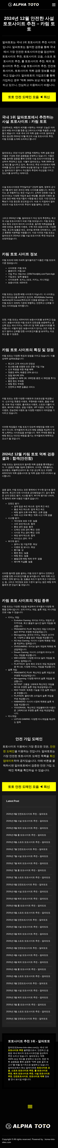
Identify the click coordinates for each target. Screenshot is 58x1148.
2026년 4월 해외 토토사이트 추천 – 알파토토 (27, 962)
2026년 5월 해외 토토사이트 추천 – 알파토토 (27, 934)
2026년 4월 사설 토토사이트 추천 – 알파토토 (27, 955)
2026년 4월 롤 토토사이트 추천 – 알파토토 (26, 969)
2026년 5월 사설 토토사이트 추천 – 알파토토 (27, 927)
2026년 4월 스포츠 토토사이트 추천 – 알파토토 (28, 976)
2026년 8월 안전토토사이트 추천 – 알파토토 (27, 814)
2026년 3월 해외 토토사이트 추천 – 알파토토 (27, 997)
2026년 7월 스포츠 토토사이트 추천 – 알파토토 (28, 877)
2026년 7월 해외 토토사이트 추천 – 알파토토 (27, 863)
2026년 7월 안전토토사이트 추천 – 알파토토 (27, 849)
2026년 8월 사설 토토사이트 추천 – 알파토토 (27, 821)
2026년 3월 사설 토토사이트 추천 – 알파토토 (27, 990)
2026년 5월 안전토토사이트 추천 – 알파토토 (27, 920)
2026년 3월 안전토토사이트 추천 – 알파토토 (27, 983)
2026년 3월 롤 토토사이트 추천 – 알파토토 (26, 1004)
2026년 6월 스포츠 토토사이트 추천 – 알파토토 (28, 913)
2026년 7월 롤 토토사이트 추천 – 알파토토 (26, 870)
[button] (54, 5)
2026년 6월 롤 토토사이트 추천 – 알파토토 (26, 905)
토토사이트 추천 (37, 42)
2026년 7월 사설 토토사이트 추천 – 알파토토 (27, 856)
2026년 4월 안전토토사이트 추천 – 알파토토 (27, 948)
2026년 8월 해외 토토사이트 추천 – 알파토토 (27, 828)
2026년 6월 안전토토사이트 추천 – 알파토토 (27, 884)
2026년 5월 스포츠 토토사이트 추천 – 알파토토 (28, 941)
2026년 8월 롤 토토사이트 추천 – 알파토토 (26, 835)
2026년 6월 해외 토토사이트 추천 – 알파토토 (27, 898)
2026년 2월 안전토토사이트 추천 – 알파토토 (27, 1018)
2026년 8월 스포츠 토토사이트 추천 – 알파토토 (28, 842)
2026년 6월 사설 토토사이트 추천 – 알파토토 (27, 891)
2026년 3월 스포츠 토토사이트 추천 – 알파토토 (28, 1011)
